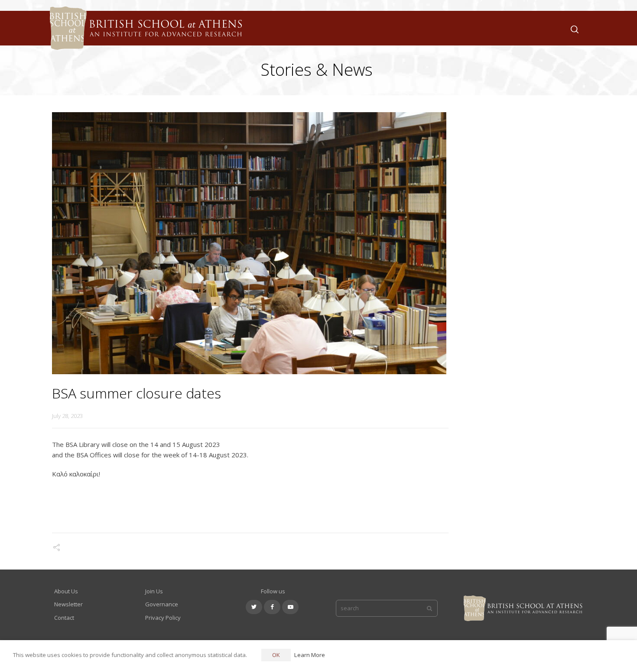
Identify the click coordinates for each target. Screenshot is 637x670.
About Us (66, 591)
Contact (64, 617)
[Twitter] (254, 607)
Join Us (154, 591)
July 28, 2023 (67, 416)
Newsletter (68, 604)
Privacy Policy (163, 617)
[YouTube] (290, 607)
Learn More (309, 655)
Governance (161, 604)
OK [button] (276, 655)
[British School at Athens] (144, 39)
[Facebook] (272, 607)
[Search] (572, 28)
